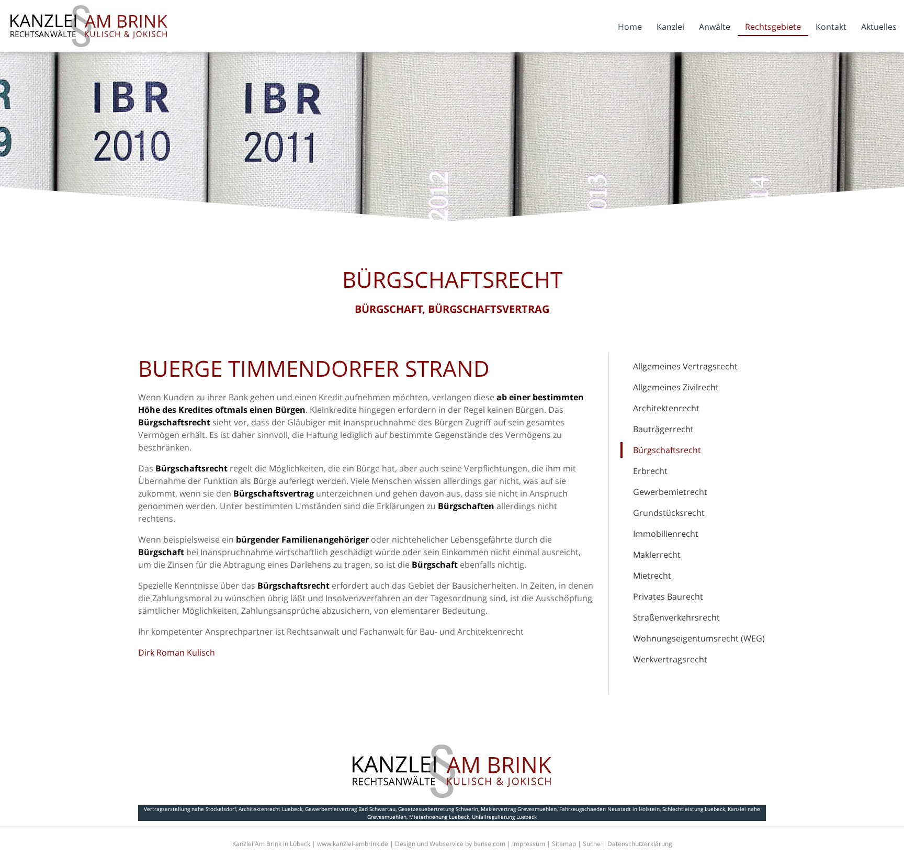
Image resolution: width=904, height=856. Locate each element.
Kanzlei (670, 26)
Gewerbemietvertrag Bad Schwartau (350, 809)
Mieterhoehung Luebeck (439, 816)
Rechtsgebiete (773, 26)
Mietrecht (652, 575)
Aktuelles (879, 26)
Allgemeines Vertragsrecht (685, 366)
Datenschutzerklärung (639, 843)
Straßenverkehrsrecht (676, 617)
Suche (592, 843)
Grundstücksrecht (669, 513)
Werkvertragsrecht (670, 659)
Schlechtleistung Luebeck (693, 809)
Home (630, 26)
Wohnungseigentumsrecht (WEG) (699, 638)
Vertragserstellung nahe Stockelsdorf (190, 809)
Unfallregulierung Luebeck (504, 816)
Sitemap (564, 843)
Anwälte (714, 26)
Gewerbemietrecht (670, 492)
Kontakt (831, 26)
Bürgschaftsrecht (667, 450)
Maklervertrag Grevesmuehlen (519, 809)
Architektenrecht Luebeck (270, 809)
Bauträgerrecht (663, 429)
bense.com (489, 843)
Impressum (528, 843)
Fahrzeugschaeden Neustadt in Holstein (609, 809)
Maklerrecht (657, 554)
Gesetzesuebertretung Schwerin (438, 809)
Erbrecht (650, 471)
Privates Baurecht (668, 596)
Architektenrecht (666, 408)
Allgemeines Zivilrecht (676, 387)
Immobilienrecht (665, 533)
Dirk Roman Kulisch (176, 652)
